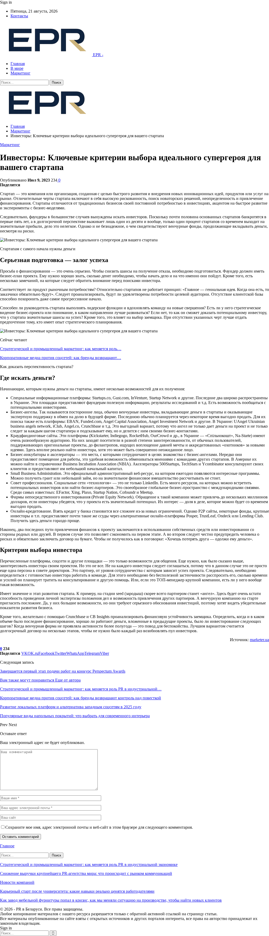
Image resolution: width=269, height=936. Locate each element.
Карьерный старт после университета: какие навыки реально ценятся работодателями (77, 891)
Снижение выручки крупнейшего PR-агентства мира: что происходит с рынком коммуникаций (86, 873)
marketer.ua (259, 639)
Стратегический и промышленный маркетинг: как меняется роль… (60, 349)
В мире (17, 68)
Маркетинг (20, 73)
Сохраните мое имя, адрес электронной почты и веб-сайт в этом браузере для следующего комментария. (99, 827)
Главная (18, 63)
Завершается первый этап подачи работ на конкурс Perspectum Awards (62, 671)
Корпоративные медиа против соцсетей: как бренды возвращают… (60, 357)
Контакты (19, 16)
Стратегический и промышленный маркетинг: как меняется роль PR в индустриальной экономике (89, 864)
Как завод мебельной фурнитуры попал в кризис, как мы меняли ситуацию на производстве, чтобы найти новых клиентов (111, 900)
